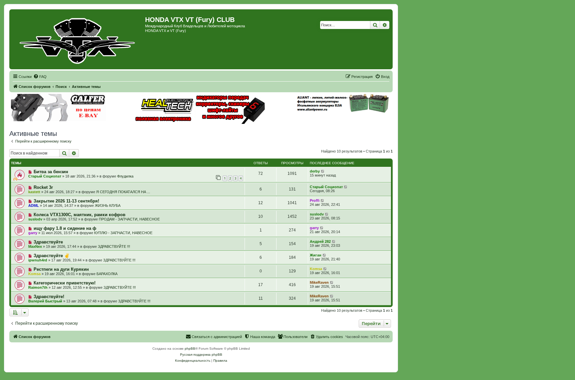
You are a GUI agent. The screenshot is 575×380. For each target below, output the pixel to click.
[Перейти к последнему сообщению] (323, 171)
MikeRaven (319, 282)
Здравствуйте (48, 241)
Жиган (315, 255)
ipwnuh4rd (37, 260)
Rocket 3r (43, 187)
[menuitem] (40, 77)
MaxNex (35, 246)
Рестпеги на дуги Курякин (61, 269)
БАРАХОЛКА (106, 274)
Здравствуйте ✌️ (52, 255)
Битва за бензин (51, 171)
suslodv (35, 219)
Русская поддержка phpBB (201, 354)
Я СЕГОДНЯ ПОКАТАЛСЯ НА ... (123, 192)
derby (315, 171)
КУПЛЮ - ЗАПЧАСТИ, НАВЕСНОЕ (123, 233)
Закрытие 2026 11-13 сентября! (66, 200)
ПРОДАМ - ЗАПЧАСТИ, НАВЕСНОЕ (129, 219)
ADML (33, 205)
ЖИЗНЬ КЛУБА (107, 205)
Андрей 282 (320, 241)
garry (32, 233)
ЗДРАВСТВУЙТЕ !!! (114, 246)
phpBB (190, 348)
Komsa (34, 274)
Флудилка (125, 176)
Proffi (314, 200)
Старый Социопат (44, 176)
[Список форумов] (78, 39)
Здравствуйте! (49, 296)
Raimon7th (38, 287)
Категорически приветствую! (65, 282)
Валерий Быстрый (45, 301)
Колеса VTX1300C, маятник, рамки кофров (79, 214)
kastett (34, 192)
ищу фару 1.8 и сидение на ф (65, 228)
